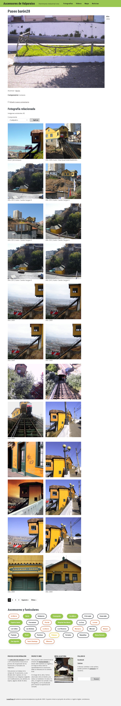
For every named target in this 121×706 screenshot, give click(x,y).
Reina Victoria (99, 635)
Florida (47, 622)
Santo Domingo (32, 641)
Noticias (95, 3)
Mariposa (78, 629)
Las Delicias (30, 629)
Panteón (13, 635)
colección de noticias (17, 660)
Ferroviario (32, 622)
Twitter (80, 663)
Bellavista (41, 616)
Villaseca (49, 641)
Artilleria (14, 616)
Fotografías (68, 3)
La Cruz (81, 622)
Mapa (87, 3)
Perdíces (40, 635)
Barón (17, 91)
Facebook (81, 660)
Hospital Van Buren (64, 622)
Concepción (57, 616)
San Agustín (15, 641)
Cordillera (72, 616)
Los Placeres (62, 629)
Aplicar (35, 120)
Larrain (95, 622)
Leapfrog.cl (11, 699)
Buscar (96, 679)
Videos (79, 3)
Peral (26, 635)
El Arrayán (88, 616)
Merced (92, 629)
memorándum (43, 662)
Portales (68, 635)
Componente (12, 117)
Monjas (105, 629)
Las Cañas (14, 629)
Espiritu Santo (15, 622)
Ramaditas (83, 635)
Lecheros (46, 629)
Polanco (54, 635)
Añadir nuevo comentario (19, 102)
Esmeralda (103, 616)
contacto (92, 669)
